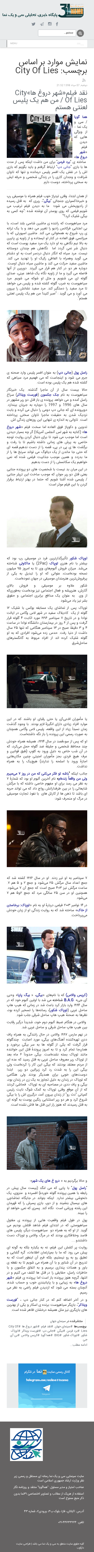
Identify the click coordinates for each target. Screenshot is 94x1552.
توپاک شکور (70, 1335)
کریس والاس (29, 1335)
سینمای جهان (58, 1321)
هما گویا (45, 1335)
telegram (42, 24)
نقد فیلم (46, 1326)
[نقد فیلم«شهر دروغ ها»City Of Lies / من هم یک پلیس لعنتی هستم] (39, 136)
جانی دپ (47, 1331)
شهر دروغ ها (29, 1326)
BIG (56, 1335)
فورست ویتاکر (30, 1331)
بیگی (60, 1331)
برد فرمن (72, 1331)
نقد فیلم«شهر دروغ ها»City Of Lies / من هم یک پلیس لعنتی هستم (50, 100)
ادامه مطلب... (78, 1345)
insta (49, 24)
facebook (57, 24)
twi (33, 24)
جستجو (80, 33)
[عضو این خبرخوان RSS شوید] (83, 80)
